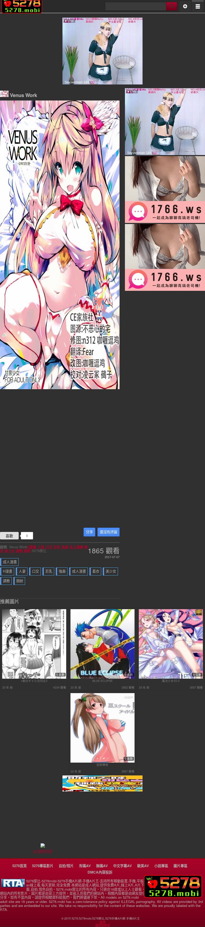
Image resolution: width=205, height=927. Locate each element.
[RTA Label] (13, 885)
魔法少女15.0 (170, 680)
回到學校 (102, 764)
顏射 (27, 550)
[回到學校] (102, 761)
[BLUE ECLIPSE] (102, 677)
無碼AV (102, 865)
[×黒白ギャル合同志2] (34, 677)
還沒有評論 (108, 532)
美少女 (10, 550)
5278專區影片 (42, 865)
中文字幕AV (122, 865)
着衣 (95, 571)
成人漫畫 (76, 546)
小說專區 (161, 865)
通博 (102, 922)
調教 (19, 550)
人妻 (40, 546)
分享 (89, 532)
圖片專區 (180, 865)
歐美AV (143, 865)
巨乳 (56, 546)
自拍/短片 (66, 865)
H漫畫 (31, 546)
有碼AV (85, 865)
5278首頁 (19, 865)
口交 (48, 546)
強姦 (64, 546)
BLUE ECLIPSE (102, 680)
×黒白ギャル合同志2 (34, 680)
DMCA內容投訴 (100, 872)
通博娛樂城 (102, 925)
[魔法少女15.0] (171, 677)
